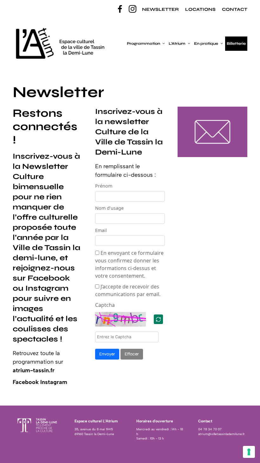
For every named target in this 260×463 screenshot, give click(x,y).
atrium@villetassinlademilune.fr (221, 434)
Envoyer (107, 354)
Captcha (105, 304)
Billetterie (236, 43)
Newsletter (160, 9)
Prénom (103, 186)
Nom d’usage (109, 208)
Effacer (132, 354)
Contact (234, 9)
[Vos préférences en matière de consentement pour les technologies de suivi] (249, 452)
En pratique (206, 43)
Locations (200, 9)
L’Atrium (177, 43)
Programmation (143, 43)
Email (101, 230)
